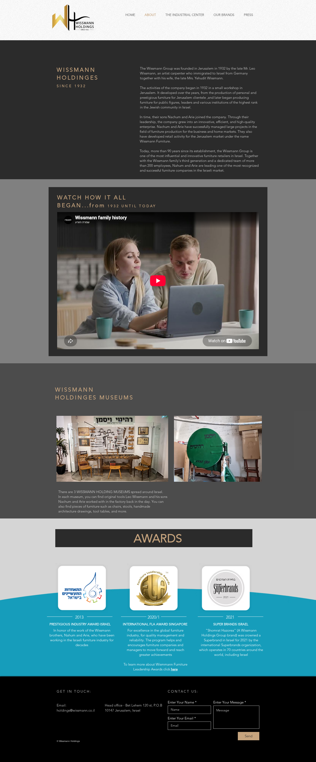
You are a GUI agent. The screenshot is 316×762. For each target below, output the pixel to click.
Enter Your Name (181, 702)
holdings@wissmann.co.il (76, 710)
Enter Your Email (180, 718)
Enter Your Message (228, 702)
